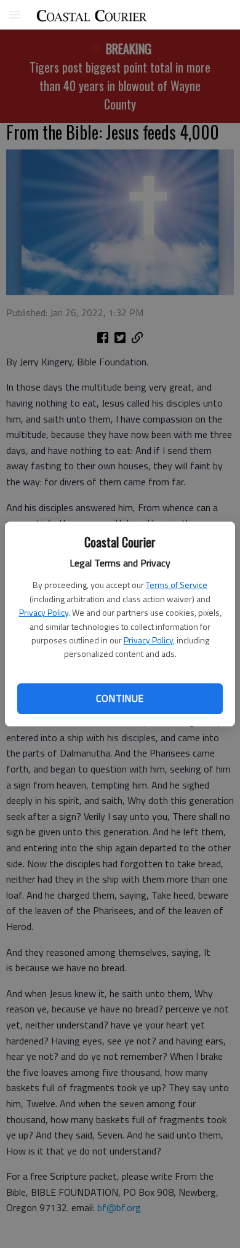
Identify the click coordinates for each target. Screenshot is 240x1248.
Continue (119, 698)
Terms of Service (176, 584)
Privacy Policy (43, 612)
